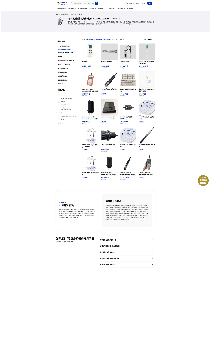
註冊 (143, 3)
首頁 (57, 14)
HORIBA (63, 101)
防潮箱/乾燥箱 (62, 76)
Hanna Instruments (66, 98)
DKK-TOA (63, 105)
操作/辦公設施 (62, 72)
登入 (150, 3)
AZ (61, 113)
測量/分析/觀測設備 (64, 64)
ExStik (62, 119)
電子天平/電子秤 (63, 68)
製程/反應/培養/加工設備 (65, 53)
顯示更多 (60, 83)
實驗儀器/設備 (64, 14)
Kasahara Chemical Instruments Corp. (66, 108)
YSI (61, 95)
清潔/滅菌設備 (62, 80)
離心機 (60, 56)
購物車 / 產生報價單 (134, 3)
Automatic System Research (69, 116)
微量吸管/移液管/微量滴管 (66, 60)
